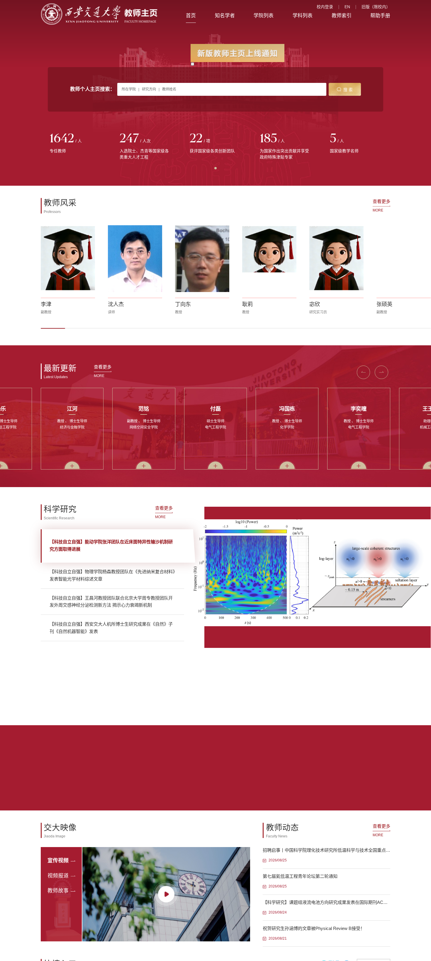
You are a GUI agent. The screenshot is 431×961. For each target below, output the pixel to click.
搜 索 (348, 90)
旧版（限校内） (376, 7)
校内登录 (325, 7)
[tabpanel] (76, 143)
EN (347, 7)
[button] (53, 328)
